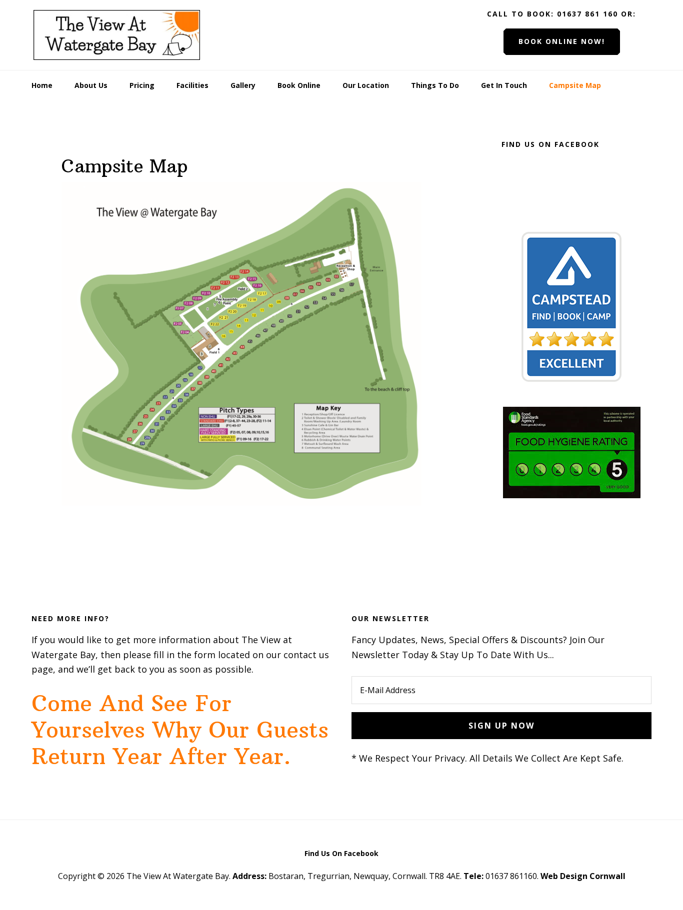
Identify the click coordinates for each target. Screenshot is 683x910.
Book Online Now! (561, 41)
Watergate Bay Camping (117, 35)
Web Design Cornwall (583, 876)
